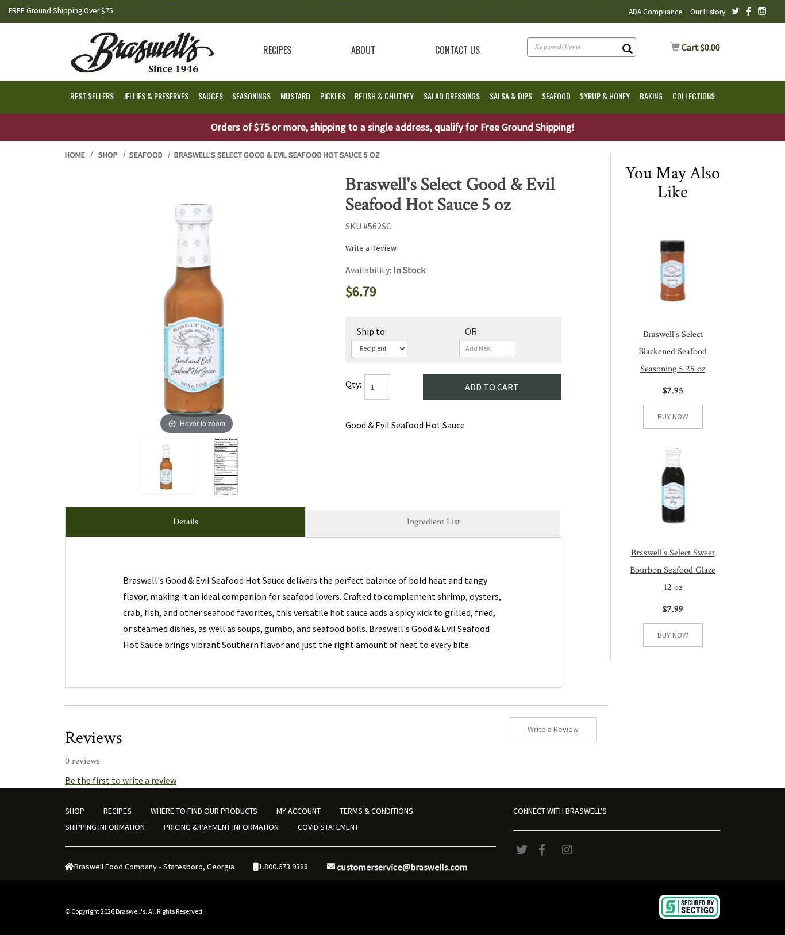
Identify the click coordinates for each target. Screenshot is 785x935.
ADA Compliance (656, 12)
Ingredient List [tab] (433, 522)
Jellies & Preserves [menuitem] (156, 96)
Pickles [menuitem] (332, 96)
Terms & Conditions (376, 811)
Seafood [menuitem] (556, 96)
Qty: (353, 384)
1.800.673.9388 (283, 866)
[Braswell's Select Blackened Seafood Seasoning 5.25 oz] (672, 266)
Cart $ (695, 47)
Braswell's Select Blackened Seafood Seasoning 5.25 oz (672, 351)
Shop (108, 155)
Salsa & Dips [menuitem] (511, 96)
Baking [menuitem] (651, 96)
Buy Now (672, 416)
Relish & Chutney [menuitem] (384, 96)
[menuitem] (277, 50)
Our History (707, 12)
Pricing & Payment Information (221, 827)
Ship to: (372, 331)
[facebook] (547, 849)
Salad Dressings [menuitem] (452, 96)
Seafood (146, 155)
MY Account (298, 811)
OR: (472, 331)
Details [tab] (185, 522)
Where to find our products (204, 811)
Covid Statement (328, 827)
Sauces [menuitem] (210, 96)
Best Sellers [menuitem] (92, 96)
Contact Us (457, 50)
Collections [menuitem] (693, 96)
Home (75, 155)
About (363, 50)
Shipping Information (105, 827)
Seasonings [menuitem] (251, 96)
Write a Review (371, 248)
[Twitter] (524, 849)
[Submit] (627, 50)
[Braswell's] (140, 50)
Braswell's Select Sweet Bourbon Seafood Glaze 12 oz (672, 570)
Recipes (277, 50)
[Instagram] (570, 849)
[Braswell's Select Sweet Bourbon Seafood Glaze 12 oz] (672, 485)
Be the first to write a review (120, 780)
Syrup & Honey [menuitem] (605, 96)
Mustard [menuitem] (295, 96)
